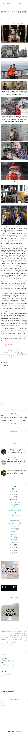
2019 (13, 489)
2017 (13, 493)
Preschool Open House (14, 528)
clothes (25, 637)
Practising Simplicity (6, 660)
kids (13, 639)
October (14, 501)
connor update (9, 639)
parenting (8, 641)
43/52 (15, 507)
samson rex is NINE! (8, 670)
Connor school (4, 633)
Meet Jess (18, 1)
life (16, 639)
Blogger (16, 597)
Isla (24, 633)
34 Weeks (15, 505)
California (9, 354)
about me (11, 637)
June (14, 534)
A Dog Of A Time (15, 515)
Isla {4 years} (15, 517)
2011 (13, 549)
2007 (13, 555)
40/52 (15, 526)
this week (19, 643)
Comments (4, 705)
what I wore (9, 644)
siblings (3, 643)
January (13, 542)
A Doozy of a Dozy (15, 509)
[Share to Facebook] (21, 353)
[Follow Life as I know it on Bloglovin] (7, 692)
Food (21, 633)
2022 (13, 486)
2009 (13, 552)
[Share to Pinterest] (23, 353)
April (14, 537)
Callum (8, 631)
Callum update (13, 631)
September (14, 529)
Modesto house (9, 635)
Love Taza (4, 668)
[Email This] (17, 353)
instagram (14, 350)
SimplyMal (4, 673)
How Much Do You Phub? (14, 521)
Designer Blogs (18, 731)
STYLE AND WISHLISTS (8, 665)
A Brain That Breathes (9, 661)
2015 (13, 496)
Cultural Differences (11, 633)
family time (23, 354)
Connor (25, 631)
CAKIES (4, 664)
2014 (13, 544)
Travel (6, 637)
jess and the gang (14, 11)
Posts (3, 702)
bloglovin (9, 350)
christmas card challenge (18, 637)
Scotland (2, 637)
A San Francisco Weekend (14, 502)
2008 (13, 553)
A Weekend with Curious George (15, 523)
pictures (13, 641)
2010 (13, 550)
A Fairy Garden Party (13, 457)
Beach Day (14, 513)
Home (8, 1)
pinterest (18, 350)
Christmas (19, 631)
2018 (13, 491)
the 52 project (11, 642)
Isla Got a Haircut (15, 504)
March (13, 539)
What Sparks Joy (7, 674)
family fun (16, 354)
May (14, 536)
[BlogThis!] (19, 353)
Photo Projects (20, 3)
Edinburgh (17, 633)
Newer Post (24, 399)
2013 (13, 545)
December (14, 497)
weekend (19, 355)
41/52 (15, 518)
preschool (25, 641)
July (14, 533)
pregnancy (19, 641)
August (13, 531)
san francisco (11, 355)
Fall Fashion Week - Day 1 (14, 468)
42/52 (15, 512)
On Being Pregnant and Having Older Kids (15, 525)
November (14, 499)
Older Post (4, 399)
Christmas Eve (11, 447)
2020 (13, 488)
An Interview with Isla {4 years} (15, 510)
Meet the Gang (7, 3)
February (14, 541)
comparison (3, 639)
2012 (13, 547)
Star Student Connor (14, 520)
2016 (13, 494)
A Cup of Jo (4, 654)
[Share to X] (20, 353)
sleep (6, 642)
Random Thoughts (20, 635)
